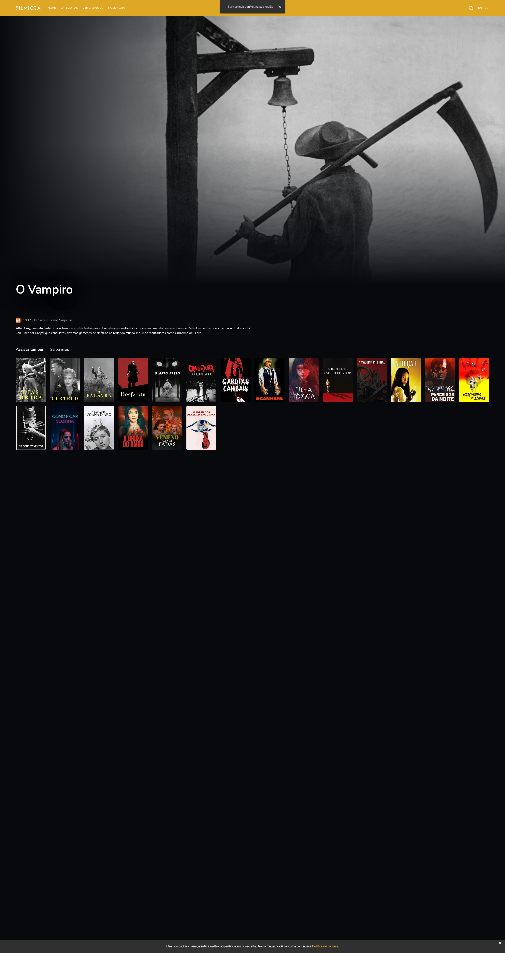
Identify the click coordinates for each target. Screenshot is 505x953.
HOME (52, 7)
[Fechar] (279, 7)
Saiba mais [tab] (59, 349)
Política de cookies (325, 946)
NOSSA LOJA (116, 7)
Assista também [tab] (31, 349)
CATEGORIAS (69, 7)
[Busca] (468, 8)
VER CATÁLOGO (93, 7)
